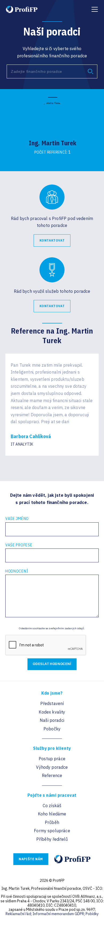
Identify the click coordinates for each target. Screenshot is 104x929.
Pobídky (92, 913)
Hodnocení (16, 571)
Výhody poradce (52, 767)
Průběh (52, 822)
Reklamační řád (18, 913)
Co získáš (52, 805)
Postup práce (52, 758)
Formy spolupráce (52, 830)
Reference (52, 775)
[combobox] (52, 71)
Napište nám (31, 859)
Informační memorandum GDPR (58, 913)
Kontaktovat (52, 240)
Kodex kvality (52, 712)
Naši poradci (52, 720)
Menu (94, 7)
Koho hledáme (52, 813)
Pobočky (52, 728)
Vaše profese (18, 545)
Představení (52, 703)
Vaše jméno (17, 518)
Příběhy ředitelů (52, 839)
